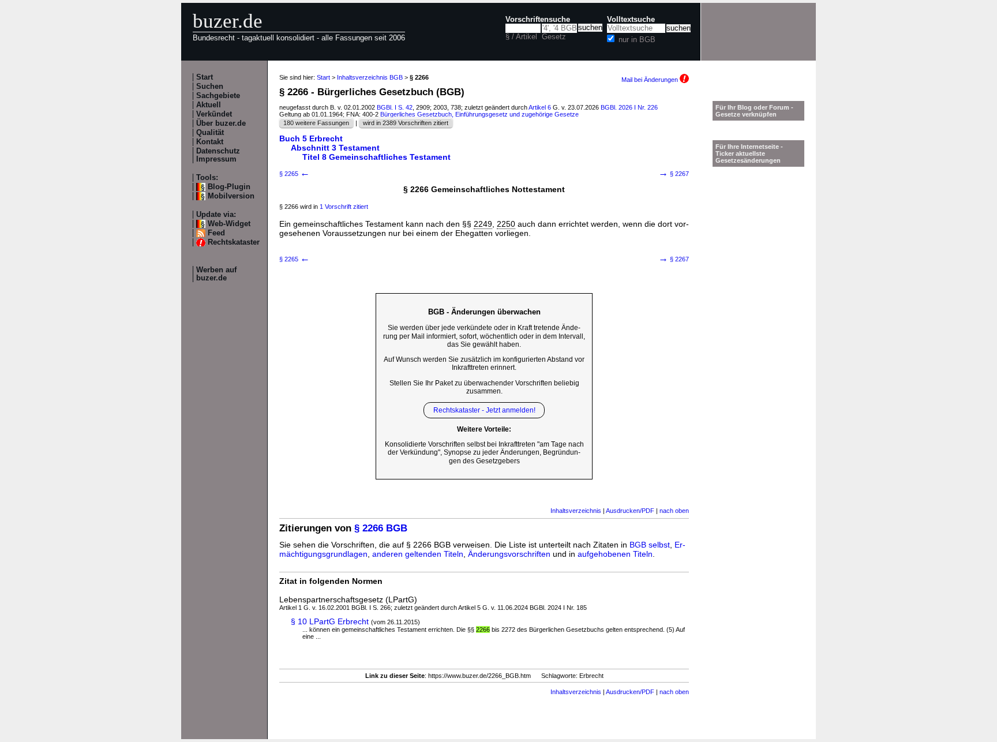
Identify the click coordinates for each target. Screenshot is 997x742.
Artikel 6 (540, 107)
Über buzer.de (221, 123)
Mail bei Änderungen (650, 79)
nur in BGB (637, 40)
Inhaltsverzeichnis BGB (370, 77)
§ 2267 (673, 173)
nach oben (674, 510)
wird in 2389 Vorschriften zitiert (405, 122)
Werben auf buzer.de (216, 274)
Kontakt (209, 142)
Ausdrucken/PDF (630, 510)
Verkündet (214, 114)
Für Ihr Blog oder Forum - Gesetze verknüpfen (754, 111)
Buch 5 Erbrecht (311, 138)
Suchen (209, 87)
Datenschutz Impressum (218, 155)
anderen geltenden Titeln (417, 554)
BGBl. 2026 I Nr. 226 (629, 107)
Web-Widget (229, 224)
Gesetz (554, 37)
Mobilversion (231, 196)
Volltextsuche (631, 20)
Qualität (210, 133)
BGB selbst (649, 544)
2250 (506, 223)
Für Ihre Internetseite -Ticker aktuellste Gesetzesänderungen (749, 153)
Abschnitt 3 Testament (335, 147)
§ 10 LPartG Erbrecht (330, 621)
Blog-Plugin (229, 187)
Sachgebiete (218, 96)
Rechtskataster (234, 242)
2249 (483, 223)
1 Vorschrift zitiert (344, 206)
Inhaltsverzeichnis (575, 510)
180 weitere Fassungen (316, 122)
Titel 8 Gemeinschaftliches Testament (376, 157)
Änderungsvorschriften (509, 554)
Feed (216, 233)
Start (204, 77)
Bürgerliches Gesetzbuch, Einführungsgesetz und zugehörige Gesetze (479, 114)
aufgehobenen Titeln (615, 554)
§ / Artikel (521, 37)
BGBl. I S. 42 (395, 107)
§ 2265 (294, 173)
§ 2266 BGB (380, 528)
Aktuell (208, 105)
